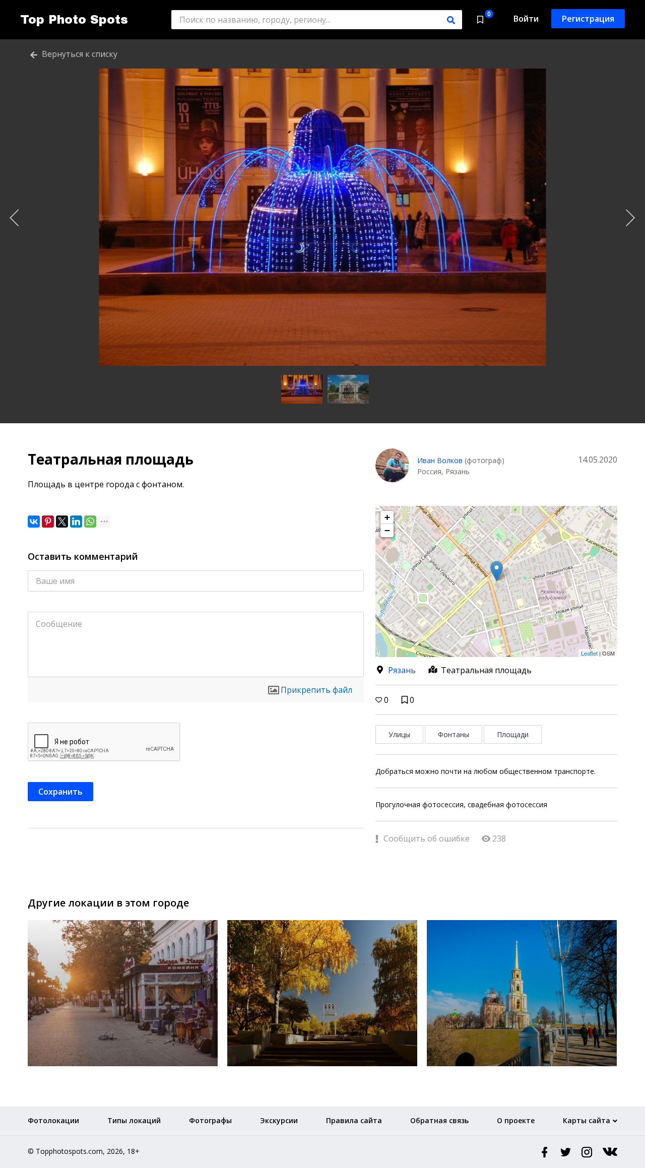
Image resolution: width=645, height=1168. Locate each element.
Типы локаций (134, 1120)
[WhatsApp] (90, 521)
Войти (526, 19)
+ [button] (387, 517)
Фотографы (210, 1120)
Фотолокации (53, 1120)
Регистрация (588, 18)
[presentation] (14, 218)
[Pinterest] (48, 521)
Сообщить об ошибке (425, 838)
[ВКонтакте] (34, 521)
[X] (62, 521)
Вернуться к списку (78, 53)
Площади (513, 734)
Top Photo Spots (74, 19)
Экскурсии (279, 1120)
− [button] (387, 530)
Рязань (402, 670)
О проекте (516, 1120)
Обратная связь (439, 1120)
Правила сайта (354, 1120)
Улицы (399, 734)
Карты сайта (586, 1120)
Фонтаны (453, 734)
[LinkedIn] (76, 521)
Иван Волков (440, 460)
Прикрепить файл (316, 689)
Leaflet (589, 653)
